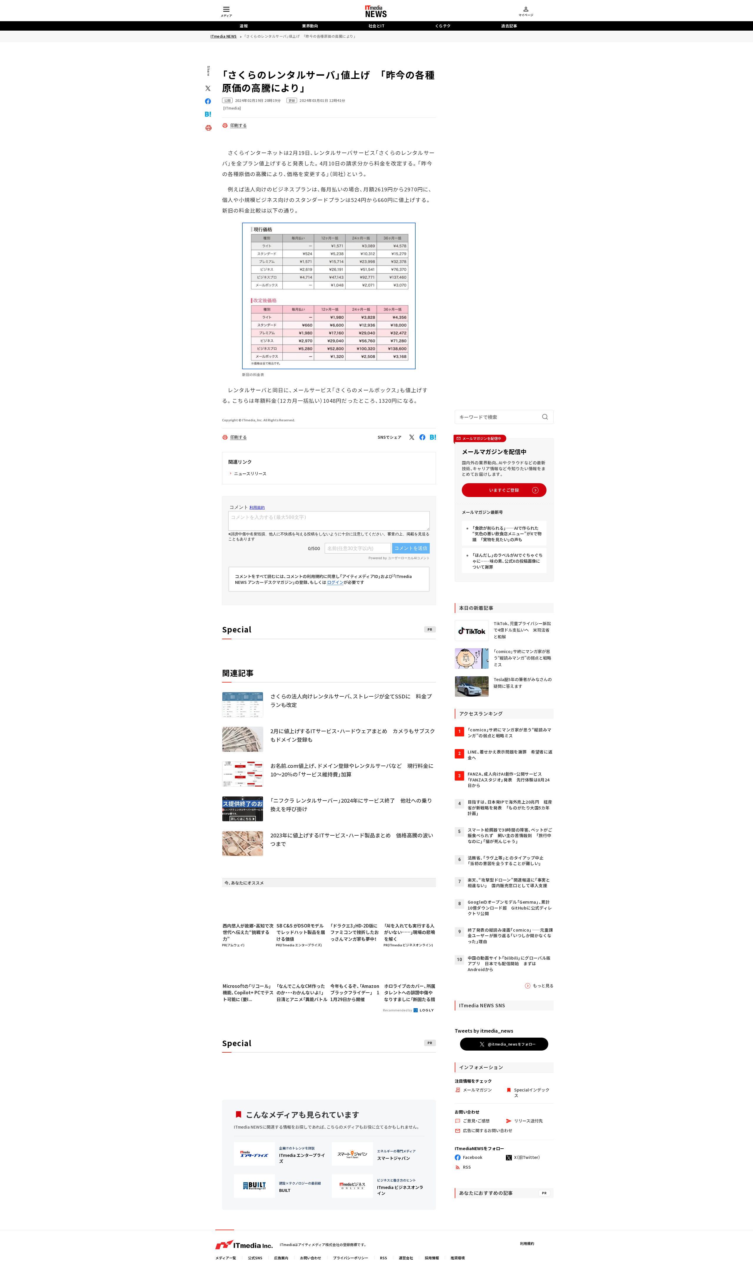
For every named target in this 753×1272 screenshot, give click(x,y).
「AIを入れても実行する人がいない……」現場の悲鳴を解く (409, 932)
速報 (244, 26)
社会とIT (377, 26)
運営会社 (406, 1257)
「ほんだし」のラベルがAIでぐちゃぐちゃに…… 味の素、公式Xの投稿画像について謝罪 (507, 560)
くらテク (443, 26)
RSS (383, 1257)
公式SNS (255, 1257)
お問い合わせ (310, 1257)
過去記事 (509, 26)
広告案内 (281, 1257)
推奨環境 (458, 1257)
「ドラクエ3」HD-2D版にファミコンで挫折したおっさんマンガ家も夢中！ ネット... (355, 932)
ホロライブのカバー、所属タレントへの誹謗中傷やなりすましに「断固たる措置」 (409, 993)
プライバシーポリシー (350, 1257)
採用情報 (432, 1257)
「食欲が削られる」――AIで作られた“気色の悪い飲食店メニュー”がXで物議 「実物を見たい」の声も (507, 533)
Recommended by (398, 1010)
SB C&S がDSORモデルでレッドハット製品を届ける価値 (300, 932)
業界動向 (310, 26)
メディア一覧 (225, 1257)
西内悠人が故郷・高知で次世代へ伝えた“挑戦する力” (248, 932)
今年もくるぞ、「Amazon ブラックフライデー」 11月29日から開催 (354, 992)
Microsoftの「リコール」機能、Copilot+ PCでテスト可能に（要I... (248, 992)
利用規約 (527, 1243)
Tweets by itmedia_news (484, 1030)
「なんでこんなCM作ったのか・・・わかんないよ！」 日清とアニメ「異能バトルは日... (302, 993)
